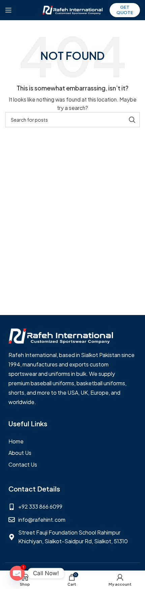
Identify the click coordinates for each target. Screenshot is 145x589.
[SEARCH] (132, 119)
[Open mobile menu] (8, 10)
